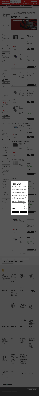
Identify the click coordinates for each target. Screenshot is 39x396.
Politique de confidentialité (15, 202)
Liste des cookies (20, 202)
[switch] (24, 206)
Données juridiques (24, 202)
